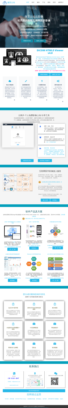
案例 (49, 2)
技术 (33, 2)
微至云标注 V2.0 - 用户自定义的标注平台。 (36, 218)
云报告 (14, 241)
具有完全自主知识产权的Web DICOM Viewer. (48, 57)
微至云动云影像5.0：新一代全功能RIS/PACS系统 (50, 70)
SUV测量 (40, 64)
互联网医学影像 (31, 398)
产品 (43, 2)
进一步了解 (13, 249)
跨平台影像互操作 (51, 64)
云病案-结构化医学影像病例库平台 (12, 278)
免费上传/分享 (56, 74)
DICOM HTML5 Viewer (20, 398)
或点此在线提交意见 (34, 390)
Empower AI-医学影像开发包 (34, 254)
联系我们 (34, 248)
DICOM (6, 398)
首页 (27, 2)
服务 (38, 2)
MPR (38, 62)
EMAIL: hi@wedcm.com (14, 381)
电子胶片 (45, 398)
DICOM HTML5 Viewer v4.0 (50, 52)
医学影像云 (38, 398)
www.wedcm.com (14, 385)
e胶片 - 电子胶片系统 (34, 221)
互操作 (61, 398)
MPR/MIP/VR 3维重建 (53, 398)
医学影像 (12, 398)
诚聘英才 (61, 2)
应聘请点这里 (34, 394)
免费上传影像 (40, 40)
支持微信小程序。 (35, 243)
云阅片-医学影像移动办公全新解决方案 (12, 222)
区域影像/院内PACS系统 (55, 221)
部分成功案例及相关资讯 (34, 294)
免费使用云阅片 (27, 160)
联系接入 (55, 200)
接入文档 (45, 200)
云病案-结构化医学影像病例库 (12, 254)
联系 (54, 2)
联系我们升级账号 (45, 160)
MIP (41, 62)
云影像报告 (36, 32)
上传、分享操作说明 (51, 142)
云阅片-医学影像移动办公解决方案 (12, 246)
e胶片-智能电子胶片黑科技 (34, 245)
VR (43, 62)
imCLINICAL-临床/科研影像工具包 (55, 254)
